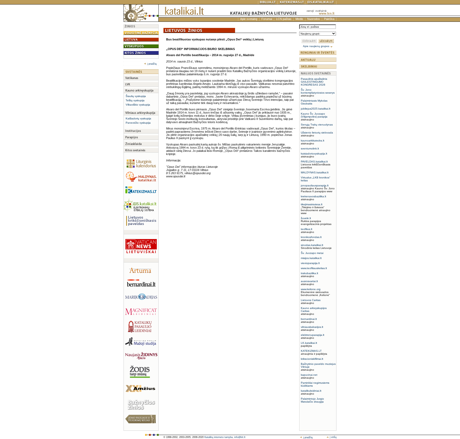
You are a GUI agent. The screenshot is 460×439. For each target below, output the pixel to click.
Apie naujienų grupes (316, 46)
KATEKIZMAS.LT (311, 350)
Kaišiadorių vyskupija (138, 118)
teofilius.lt (306, 229)
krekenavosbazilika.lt (313, 196)
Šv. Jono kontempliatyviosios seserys (318, 91)
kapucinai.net (309, 374)
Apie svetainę (248, 18)
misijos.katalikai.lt (311, 258)
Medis (299, 18)
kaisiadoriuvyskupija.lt (314, 153)
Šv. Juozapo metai (312, 253)
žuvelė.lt (306, 218)
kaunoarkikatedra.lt (312, 140)
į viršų (332, 437)
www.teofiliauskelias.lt (314, 268)
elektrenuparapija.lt (312, 334)
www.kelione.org (311, 289)
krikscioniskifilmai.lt (312, 358)
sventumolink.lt (310, 148)
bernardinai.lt (309, 318)
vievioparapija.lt (310, 263)
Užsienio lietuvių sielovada (317, 132)
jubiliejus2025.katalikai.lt (315, 108)
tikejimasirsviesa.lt (311, 204)
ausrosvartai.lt (309, 281)
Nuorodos (313, 18)
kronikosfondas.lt (311, 237)
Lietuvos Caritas (311, 300)
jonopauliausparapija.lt (314, 185)
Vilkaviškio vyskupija (138, 104)
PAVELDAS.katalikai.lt (314, 161)
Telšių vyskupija (135, 100)
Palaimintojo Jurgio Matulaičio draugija (312, 400)
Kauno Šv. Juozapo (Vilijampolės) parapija (314, 115)
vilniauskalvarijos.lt (312, 326)
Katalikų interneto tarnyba (218, 437)
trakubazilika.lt (309, 273)
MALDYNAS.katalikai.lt (314, 172)
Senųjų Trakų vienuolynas (317, 124)
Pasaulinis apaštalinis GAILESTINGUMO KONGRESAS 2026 (314, 81)
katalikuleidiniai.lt (311, 390)
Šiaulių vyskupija (136, 96)
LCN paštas (283, 18)
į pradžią (152, 63)
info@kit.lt (239, 437)
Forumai (266, 18)
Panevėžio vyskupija (138, 122)
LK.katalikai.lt (309, 342)
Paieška (329, 18)
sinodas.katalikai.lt (312, 245)
